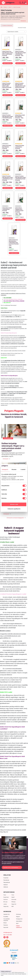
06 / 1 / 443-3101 (7, 934)
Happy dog (5, 906)
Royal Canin (6, 897)
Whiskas (13, 901)
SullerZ (9, 7)
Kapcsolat (5, 927)
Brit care (5, 901)
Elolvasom (23, 20)
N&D (12, 906)
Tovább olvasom (14, 253)
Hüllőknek (5, 887)
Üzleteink (5, 925)
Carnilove (5, 899)
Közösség (18, 914)
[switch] (24, 490)
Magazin (18, 916)
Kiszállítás (5, 916)
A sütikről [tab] (23, 469)
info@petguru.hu (7, 932)
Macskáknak (6, 880)
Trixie (12, 894)
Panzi (4, 894)
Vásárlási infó (6, 914)
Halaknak (5, 884)
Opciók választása (8, 63)
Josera (5, 904)
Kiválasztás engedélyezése (14, 508)
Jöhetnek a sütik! (14, 504)
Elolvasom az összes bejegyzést (15, 517)
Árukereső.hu (14, 952)
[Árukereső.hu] (14, 950)
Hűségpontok (19, 918)
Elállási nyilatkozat (6, 971)
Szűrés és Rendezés (7, 25)
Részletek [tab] (14, 469)
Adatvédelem (19, 921)
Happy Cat (13, 904)
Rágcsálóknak (6, 882)
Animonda (13, 899)
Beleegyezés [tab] (5, 469)
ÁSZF (17, 923)
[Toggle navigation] (3, 2)
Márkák (5, 7)
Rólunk (5, 922)
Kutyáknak (5, 877)
